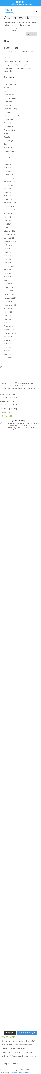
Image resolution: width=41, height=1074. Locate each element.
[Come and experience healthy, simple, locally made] (20, 884)
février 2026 (8, 175)
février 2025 (8, 199)
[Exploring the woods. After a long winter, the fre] (20, 495)
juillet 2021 (8, 273)
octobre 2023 (9, 238)
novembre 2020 (10, 298)
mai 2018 (7, 351)
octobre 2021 (9, 266)
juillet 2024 (8, 217)
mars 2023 (8, 259)
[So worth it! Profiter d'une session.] (20, 737)
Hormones (8, 112)
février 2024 (8, 227)
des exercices (9, 95)
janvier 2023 (8, 263)
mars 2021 (8, 284)
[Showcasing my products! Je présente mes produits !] (20, 939)
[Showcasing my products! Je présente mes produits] (20, 943)
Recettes (7, 137)
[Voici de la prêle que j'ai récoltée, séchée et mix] (20, 993)
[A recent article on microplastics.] (20, 627)
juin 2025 (7, 192)
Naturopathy (8, 126)
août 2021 (8, 270)
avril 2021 (7, 280)
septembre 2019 (10, 340)
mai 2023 (7, 255)
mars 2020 (8, 323)
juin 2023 (7, 252)
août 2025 (8, 189)
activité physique (10, 84)
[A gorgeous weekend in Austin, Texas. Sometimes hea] (20, 899)
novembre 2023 (10, 234)
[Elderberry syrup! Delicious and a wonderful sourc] (20, 925)
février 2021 (8, 287)
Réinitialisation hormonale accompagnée (19, 58)
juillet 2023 (8, 249)
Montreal (7, 123)
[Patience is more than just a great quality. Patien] (20, 561)
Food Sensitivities (10, 98)
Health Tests (8, 105)
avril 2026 (7, 168)
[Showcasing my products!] (20, 910)
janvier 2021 (8, 291)
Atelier (6, 88)
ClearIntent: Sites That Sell (19, 1072)
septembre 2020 (10, 305)
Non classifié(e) (9, 130)
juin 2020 (7, 315)
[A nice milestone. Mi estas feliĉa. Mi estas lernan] (20, 633)
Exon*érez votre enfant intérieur (16, 61)
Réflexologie (8, 140)
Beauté (6, 91)
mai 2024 (7, 224)
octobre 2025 (9, 185)
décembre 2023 (10, 231)
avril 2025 (7, 196)
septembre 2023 (10, 241)
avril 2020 (7, 319)
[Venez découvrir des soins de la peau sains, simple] (20, 872)
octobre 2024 (9, 206)
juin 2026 (7, 164)
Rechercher (31, 34)
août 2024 (8, 213)
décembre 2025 (10, 178)
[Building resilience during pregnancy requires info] (20, 817)
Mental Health (9, 119)
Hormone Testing (10, 109)
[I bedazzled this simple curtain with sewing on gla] (20, 753)
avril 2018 (7, 354)
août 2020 (8, 308)
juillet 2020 (8, 312)
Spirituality (8, 147)
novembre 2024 (10, 203)
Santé (6, 144)
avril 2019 (7, 344)
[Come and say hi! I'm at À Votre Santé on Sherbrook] (20, 951)
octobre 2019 (9, 337)
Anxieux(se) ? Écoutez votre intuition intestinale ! (19, 1056)
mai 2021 (7, 277)
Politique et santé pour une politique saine (19, 65)
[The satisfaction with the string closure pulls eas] (20, 522)
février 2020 (8, 326)
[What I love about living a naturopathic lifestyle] (20, 453)
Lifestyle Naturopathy (12, 116)
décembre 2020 (10, 294)
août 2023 (8, 245)
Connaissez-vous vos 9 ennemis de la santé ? (18, 1041)
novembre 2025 (10, 182)
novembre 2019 (10, 333)
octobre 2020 (9, 301)
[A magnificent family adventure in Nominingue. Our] (20, 610)
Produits (7, 133)
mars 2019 (8, 347)
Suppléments (9, 151)
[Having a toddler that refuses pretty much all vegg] (20, 686)
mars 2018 (8, 358)
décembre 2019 (10, 329)
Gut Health (8, 102)
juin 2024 (7, 220)
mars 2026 (8, 171)
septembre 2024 (10, 210)
